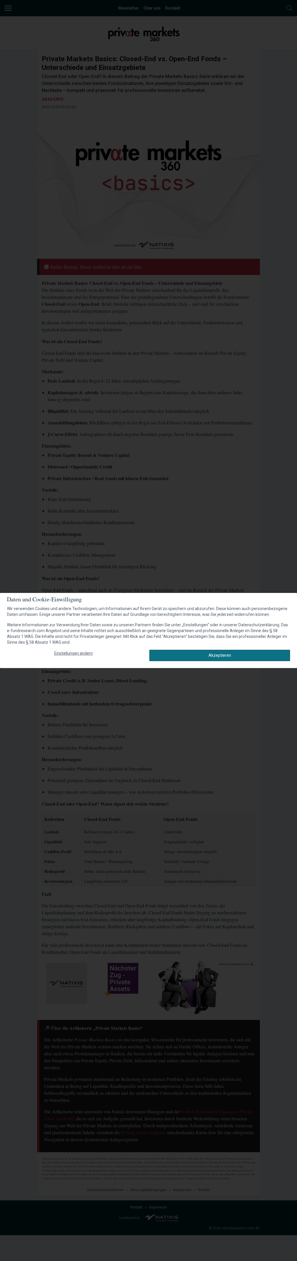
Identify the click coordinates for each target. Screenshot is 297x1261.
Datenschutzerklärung (258, 625)
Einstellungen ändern (73, 653)
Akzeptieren (220, 655)
